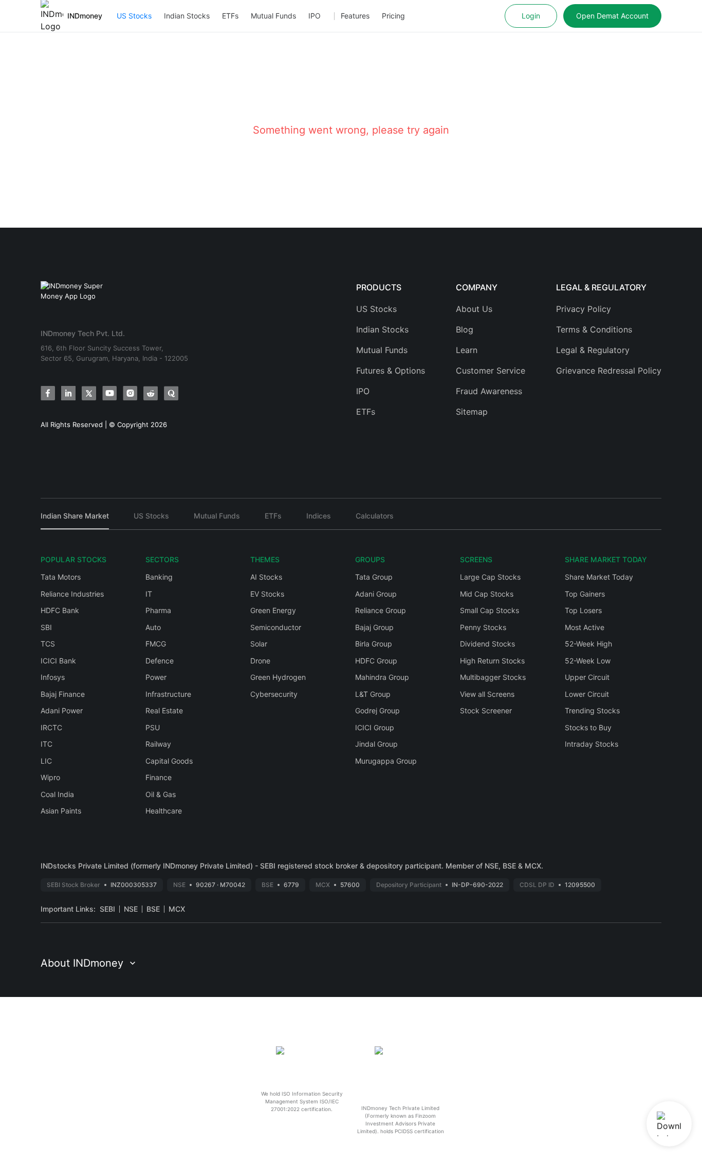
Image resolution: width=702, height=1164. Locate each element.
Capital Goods (169, 760)
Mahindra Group (382, 677)
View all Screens (487, 694)
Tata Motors (61, 576)
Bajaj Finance (63, 694)
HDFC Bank (60, 610)
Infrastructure (168, 694)
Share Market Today (599, 576)
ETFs (230, 15)
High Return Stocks (492, 660)
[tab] (75, 520)
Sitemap (472, 412)
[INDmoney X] (89, 393)
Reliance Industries (72, 593)
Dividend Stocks (487, 643)
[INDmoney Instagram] (130, 393)
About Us (474, 309)
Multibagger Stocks (493, 677)
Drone (260, 660)
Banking (159, 576)
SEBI (107, 908)
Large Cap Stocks (490, 576)
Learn (466, 350)
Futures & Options (390, 370)
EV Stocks (267, 593)
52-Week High (588, 643)
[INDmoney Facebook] (48, 393)
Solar (258, 643)
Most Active (584, 627)
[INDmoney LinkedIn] (68, 393)
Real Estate (164, 710)
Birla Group (373, 643)
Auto (153, 627)
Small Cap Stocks (489, 610)
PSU (152, 727)
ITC (46, 744)
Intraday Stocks (591, 744)
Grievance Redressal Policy (608, 370)
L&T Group (373, 694)
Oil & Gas (160, 794)
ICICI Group (374, 727)
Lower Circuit (587, 694)
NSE (131, 908)
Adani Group (376, 593)
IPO (314, 15)
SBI (46, 627)
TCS (48, 643)
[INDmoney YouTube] (109, 393)
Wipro (50, 777)
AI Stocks (266, 576)
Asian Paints (61, 810)
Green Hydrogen (278, 677)
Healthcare (163, 810)
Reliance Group (380, 610)
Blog (464, 329)
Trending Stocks (592, 710)
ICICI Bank (58, 660)
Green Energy (273, 610)
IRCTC (51, 727)
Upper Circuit (587, 677)
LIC (46, 760)
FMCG (155, 643)
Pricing (393, 15)
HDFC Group (376, 660)
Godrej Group (377, 710)
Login (531, 15)
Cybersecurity (274, 694)
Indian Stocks (187, 15)
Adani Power (62, 710)
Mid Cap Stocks (486, 593)
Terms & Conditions (594, 329)
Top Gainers (585, 593)
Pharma (158, 610)
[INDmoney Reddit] (150, 393)
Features (355, 15)
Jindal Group (376, 744)
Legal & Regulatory (593, 350)
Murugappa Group (386, 760)
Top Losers (583, 610)
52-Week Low (588, 660)
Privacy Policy (583, 309)
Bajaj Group (374, 627)
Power (156, 677)
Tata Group (374, 576)
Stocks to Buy (588, 727)
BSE (153, 908)
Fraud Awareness (489, 391)
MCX (177, 908)
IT (148, 593)
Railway (158, 744)
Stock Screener (486, 710)
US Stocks (134, 15)
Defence (159, 660)
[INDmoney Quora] (171, 393)
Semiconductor (275, 627)
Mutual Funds (273, 15)
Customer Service (490, 370)
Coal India (57, 794)
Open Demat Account (612, 15)
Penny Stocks (483, 627)
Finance (158, 777)
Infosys (53, 677)
